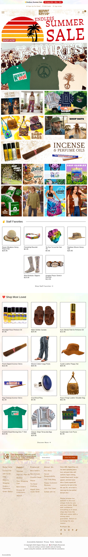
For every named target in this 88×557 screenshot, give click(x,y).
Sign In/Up (58, 6)
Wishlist (20, 478)
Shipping (6, 483)
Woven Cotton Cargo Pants (40, 364)
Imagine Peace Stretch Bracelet (54, 276)
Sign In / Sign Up (23, 474)
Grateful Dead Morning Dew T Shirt (14, 432)
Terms (52, 542)
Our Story (48, 470)
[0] (83, 12)
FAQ (4, 477)
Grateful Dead (35, 477)
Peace (32, 480)
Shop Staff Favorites (43, 286)
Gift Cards (47, 6)
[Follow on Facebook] (61, 530)
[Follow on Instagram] (69, 530)
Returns (6, 480)
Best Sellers (35, 470)
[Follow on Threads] (61, 534)
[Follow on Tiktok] (76, 530)
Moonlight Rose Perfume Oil (12, 330)
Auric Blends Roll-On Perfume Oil (72, 330)
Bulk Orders (21, 487)
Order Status (8, 491)
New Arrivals (35, 474)
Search (19, 495)
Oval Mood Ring (36, 398)
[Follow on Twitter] (65, 530)
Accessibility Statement (35, 542)
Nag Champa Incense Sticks (12, 398)
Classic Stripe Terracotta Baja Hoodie (41, 432)
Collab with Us (49, 492)
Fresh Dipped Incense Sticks (12, 364)
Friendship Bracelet (30, 247)
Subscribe (58, 542)
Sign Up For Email (34, 6)
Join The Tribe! (50, 488)
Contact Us (7, 470)
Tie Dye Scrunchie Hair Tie (54, 248)
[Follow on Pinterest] (73, 530)
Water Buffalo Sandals (39, 330)
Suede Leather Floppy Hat (69, 364)
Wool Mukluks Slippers (32, 275)
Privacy (46, 542)
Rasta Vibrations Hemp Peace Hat (10, 248)
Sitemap (20, 471)
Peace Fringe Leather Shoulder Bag (72, 398)
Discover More (43, 442)
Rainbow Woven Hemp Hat (75, 248)
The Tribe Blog (50, 479)
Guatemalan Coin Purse (68, 432)
